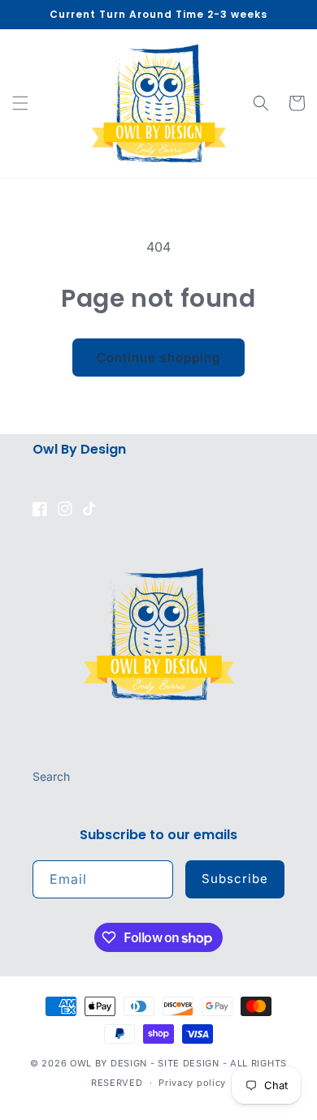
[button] (20, 103)
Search (51, 776)
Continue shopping (158, 357)
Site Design (188, 1063)
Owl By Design (108, 1063)
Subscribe (235, 878)
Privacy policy (192, 1082)
